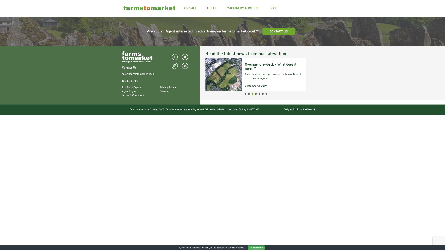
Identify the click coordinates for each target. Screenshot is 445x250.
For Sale (190, 8)
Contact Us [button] (278, 31)
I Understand (256, 247)
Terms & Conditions (133, 95)
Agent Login (129, 91)
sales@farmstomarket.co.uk (138, 74)
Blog (273, 8)
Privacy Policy (168, 87)
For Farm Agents (131, 87)
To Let (212, 8)
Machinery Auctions (243, 8)
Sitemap (164, 91)
